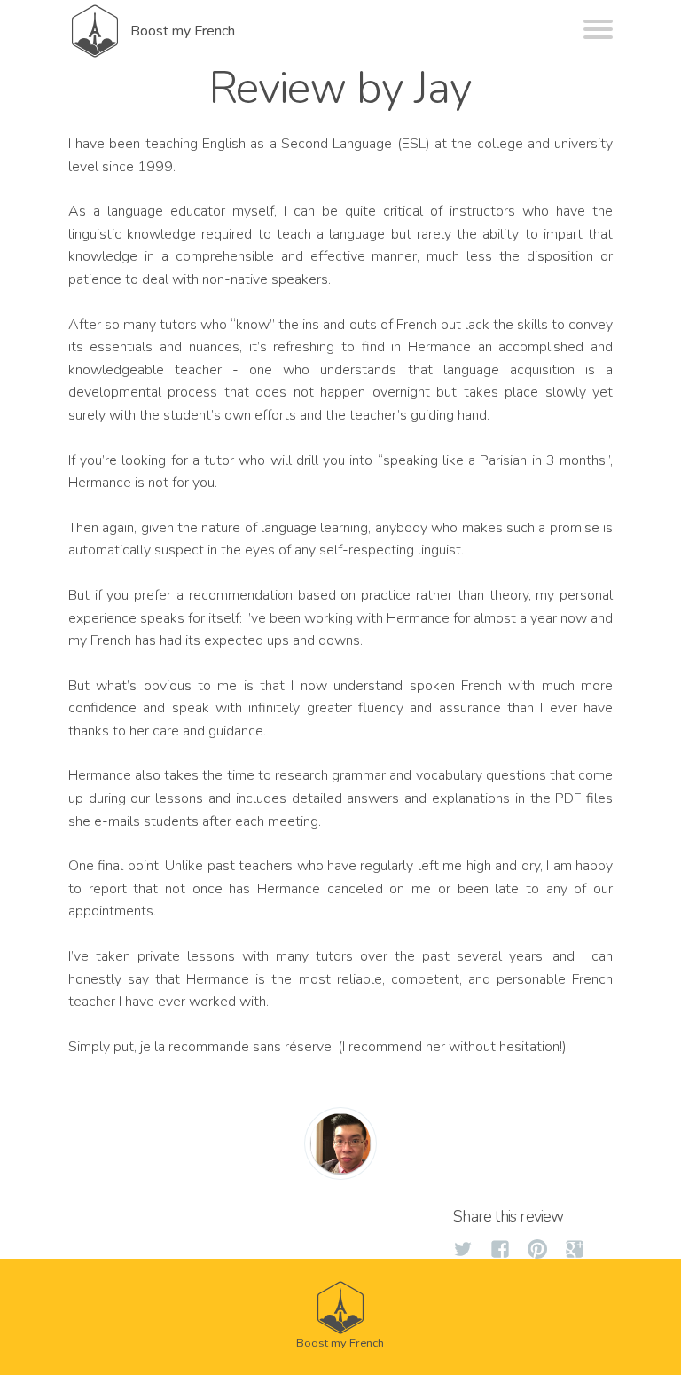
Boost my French (182, 31)
